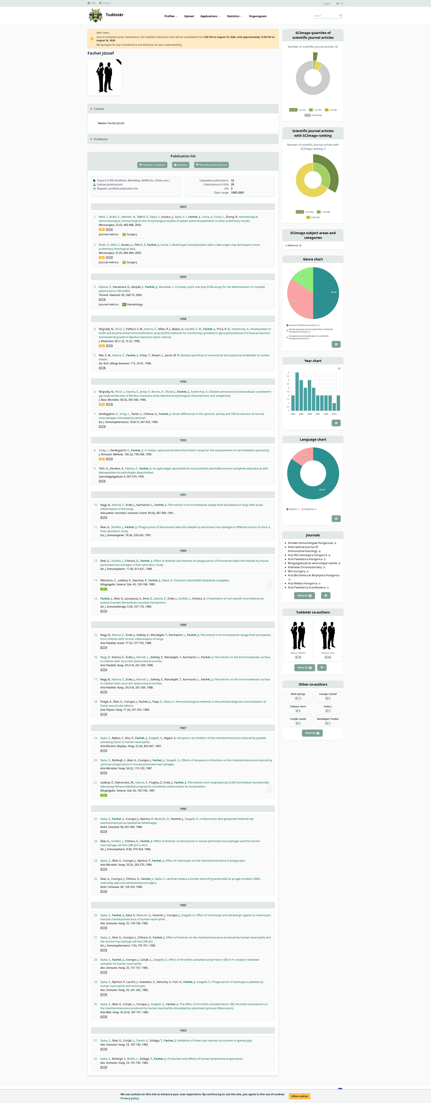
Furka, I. (219, 217)
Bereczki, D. (162, 819)
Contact (106, 3)
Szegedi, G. (156, 738)
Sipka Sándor (298, 652)
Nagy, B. (105, 657)
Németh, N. (128, 217)
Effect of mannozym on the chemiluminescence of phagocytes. (206, 860)
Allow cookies (300, 1096)
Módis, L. (132, 1059)
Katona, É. (105, 287)
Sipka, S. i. (181, 217)
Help (93, 3)
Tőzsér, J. (170, 391)
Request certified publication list (117, 188)
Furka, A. (207, 217)
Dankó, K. (142, 1040)
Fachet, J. (194, 217)
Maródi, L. (142, 657)
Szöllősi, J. (117, 527)
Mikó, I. (103, 217)
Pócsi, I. (120, 329)
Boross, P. (158, 391)
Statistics (233, 16)
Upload (189, 16)
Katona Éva (327, 652)
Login (326, 3)
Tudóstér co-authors (153, 164)
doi (101, 229)
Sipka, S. (155, 217)
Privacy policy (130, 1098)
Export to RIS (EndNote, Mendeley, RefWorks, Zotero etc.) (133, 180)
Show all (304, 595)
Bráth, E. (114, 217)
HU (341, 3)
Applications (209, 16)
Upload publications (109, 184)
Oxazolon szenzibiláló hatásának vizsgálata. (201, 580)
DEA (109, 229)
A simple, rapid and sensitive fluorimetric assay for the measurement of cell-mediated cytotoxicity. (207, 450)
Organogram (258, 16)
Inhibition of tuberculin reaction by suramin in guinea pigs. (215, 1040)
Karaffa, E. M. (193, 329)
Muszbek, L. (166, 287)
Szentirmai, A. (240, 329)
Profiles (169, 16)
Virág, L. (125, 414)
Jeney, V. (145, 391)
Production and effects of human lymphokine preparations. (205, 1059)
